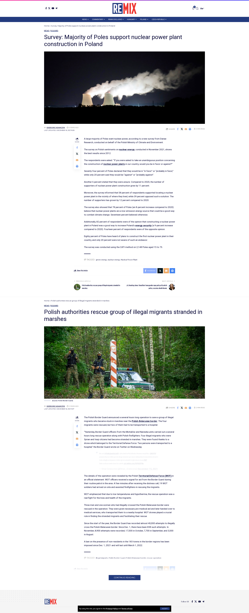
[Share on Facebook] (178, 129)
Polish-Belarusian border (144, 421)
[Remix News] (124, 8)
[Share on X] (182, 129)
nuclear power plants (114, 164)
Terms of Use (126, 609)
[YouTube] (53, 8)
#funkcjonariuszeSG (112, 453)
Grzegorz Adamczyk (56, 127)
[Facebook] (46, 8)
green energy (101, 260)
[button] (165, 608)
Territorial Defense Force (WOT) (155, 476)
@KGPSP (153, 453)
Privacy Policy (112, 609)
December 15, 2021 (148, 469)
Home (46, 26)
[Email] (186, 129)
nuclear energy (127, 149)
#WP (145, 460)
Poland (54, 31)
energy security (143, 225)
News (47, 31)
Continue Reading (124, 577)
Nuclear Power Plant (129, 260)
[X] (49, 8)
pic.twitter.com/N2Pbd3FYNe (134, 463)
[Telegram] (56, 8)
